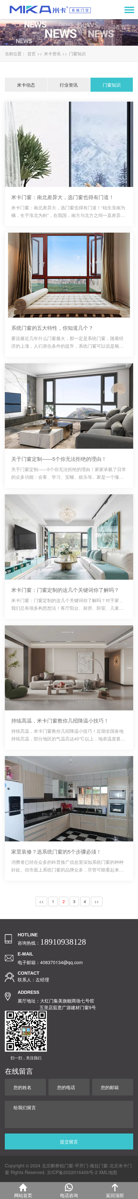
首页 (31, 53)
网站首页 (23, 1195)
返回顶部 (115, 1195)
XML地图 (108, 1172)
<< (41, 901)
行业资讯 (69, 84)
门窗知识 (77, 53)
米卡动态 (26, 84)
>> (96, 901)
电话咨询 (69, 1195)
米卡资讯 (52, 53)
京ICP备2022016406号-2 (72, 1172)
